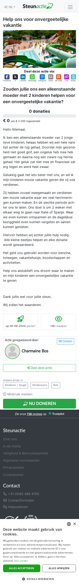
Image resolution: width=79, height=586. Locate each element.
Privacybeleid (13, 467)
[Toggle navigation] (70, 7)
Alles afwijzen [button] (59, 568)
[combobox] (69, 524)
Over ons (10, 439)
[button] (7, 78)
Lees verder (21, 560)
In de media (12, 446)
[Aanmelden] (5, 7)
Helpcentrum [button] (17, 507)
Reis (55, 385)
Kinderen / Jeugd (15, 385)
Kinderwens (39, 385)
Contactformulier (20, 500)
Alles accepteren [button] (21, 568)
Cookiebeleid (13, 475)
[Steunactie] (38, 6)
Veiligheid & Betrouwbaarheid (25, 453)
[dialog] (39, 552)
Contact (67, 341)
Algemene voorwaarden (21, 460)
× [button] (74, 523)
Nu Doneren (42, 404)
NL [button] (11, 7)
